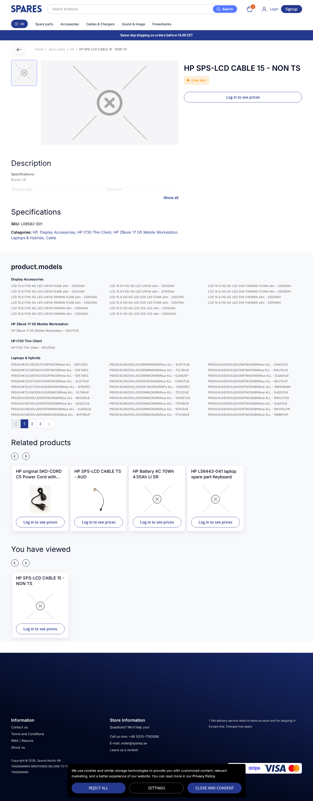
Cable (51, 237)
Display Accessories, (58, 232)
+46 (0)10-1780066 (144, 736)
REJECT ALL (98, 788)
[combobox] (142, 9)
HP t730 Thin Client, (95, 232)
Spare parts (44, 24)
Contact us (19, 727)
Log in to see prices (243, 97)
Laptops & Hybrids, (28, 237)
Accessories (69, 24)
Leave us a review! (124, 750)
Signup (291, 9)
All (22, 24)
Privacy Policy (204, 776)
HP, (36, 232)
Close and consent (214, 788)
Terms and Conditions (27, 734)
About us (18, 747)
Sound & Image (133, 24)
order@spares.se (134, 743)
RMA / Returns (22, 741)
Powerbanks (161, 24)
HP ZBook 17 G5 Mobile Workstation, (146, 232)
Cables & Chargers (100, 24)
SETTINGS (156, 788)
